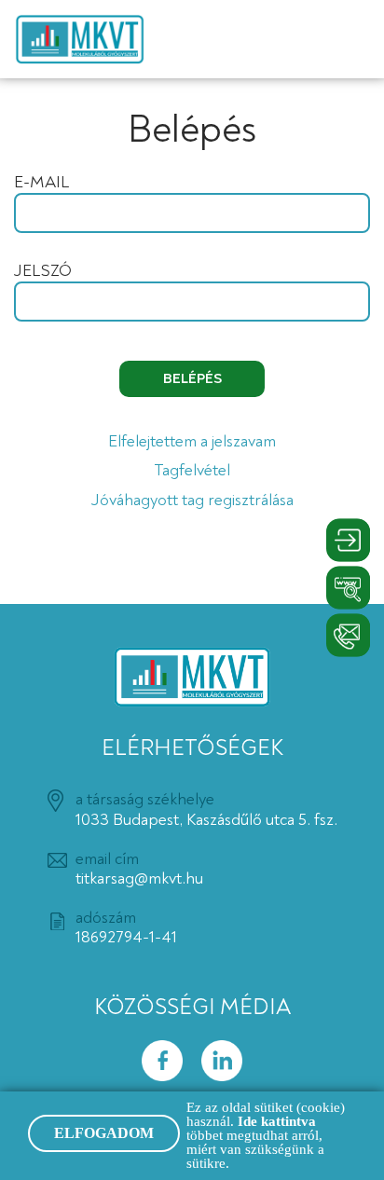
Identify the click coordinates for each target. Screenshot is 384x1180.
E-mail (41, 182)
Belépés (192, 378)
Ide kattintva (277, 1121)
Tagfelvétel (192, 470)
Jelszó (43, 271)
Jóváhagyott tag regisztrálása (192, 500)
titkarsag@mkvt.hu (139, 878)
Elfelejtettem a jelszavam (192, 442)
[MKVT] (79, 39)
